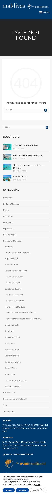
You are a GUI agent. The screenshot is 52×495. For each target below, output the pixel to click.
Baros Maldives (11, 264)
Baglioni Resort (11, 258)
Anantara (9, 246)
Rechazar (22, 490)
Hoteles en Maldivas (12, 241)
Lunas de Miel (9, 392)
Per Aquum (9, 343)
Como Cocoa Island (14, 276)
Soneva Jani (10, 374)
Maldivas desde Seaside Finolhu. (27, 155)
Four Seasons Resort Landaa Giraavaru (23, 318)
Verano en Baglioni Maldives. (26, 145)
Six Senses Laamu (13, 362)
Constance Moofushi (15, 300)
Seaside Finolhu (20, 176)
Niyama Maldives (12, 337)
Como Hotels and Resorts (16, 270)
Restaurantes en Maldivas (14, 399)
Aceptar (9, 490)
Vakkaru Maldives (13, 386)
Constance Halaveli (14, 294)
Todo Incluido (9, 411)
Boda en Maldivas (11, 204)
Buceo (6, 210)
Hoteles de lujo (9, 234)
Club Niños (8, 216)
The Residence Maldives (15, 380)
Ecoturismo (8, 222)
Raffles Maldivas (12, 349)
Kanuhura (9, 331)
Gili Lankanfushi (12, 325)
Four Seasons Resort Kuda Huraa (21, 312)
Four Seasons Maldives (15, 307)
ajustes (37, 484)
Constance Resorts (13, 289)
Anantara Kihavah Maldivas (18, 252)
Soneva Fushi (11, 368)
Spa (5, 405)
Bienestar (7, 197)
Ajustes (36, 490)
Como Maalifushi (13, 282)
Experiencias (9, 228)
